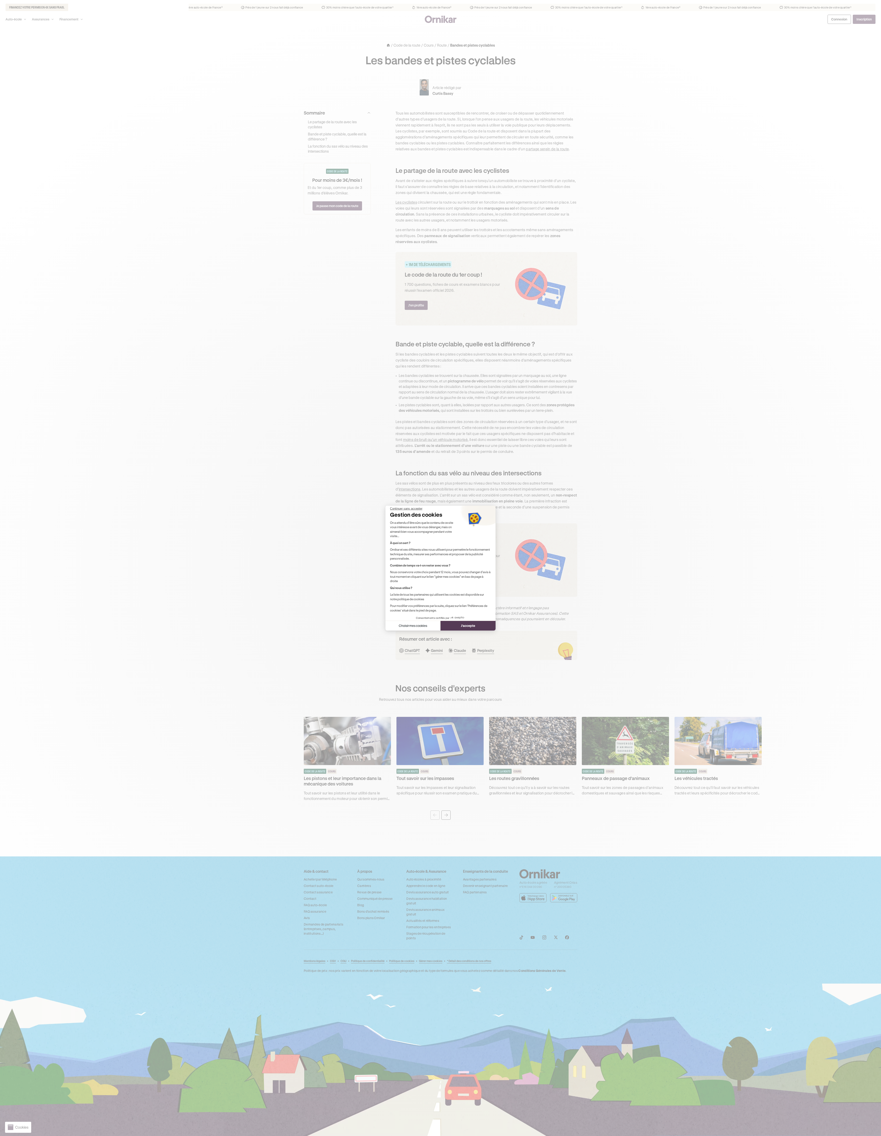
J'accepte (468, 626)
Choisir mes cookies (413, 626)
